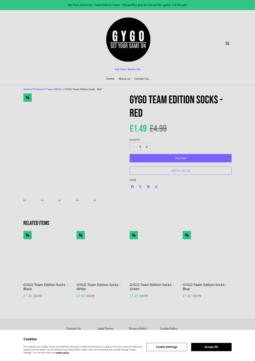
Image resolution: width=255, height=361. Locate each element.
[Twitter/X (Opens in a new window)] (140, 186)
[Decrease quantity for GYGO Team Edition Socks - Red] (133, 147)
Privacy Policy (138, 328)
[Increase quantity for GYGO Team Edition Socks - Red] (146, 147)
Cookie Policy (168, 328)
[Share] (156, 186)
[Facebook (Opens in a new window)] (132, 186)
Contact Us (73, 328)
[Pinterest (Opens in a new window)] (148, 186)
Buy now (180, 158)
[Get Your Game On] (127, 40)
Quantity (135, 140)
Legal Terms (105, 328)
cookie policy (62, 352)
